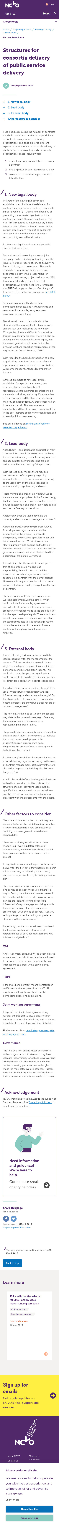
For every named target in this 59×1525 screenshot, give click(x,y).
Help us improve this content (17, 1227)
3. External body (18, 113)
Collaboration (9, 32)
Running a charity (43, 29)
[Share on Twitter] (14, 1221)
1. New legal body (19, 102)
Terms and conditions (34, 1457)
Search (47, 13)
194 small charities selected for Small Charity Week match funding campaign (25, 1300)
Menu (8, 13)
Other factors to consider (24, 118)
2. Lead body (16, 107)
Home (6, 29)
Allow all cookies (29, 1509)
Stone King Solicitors (40, 1102)
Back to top (12, 1263)
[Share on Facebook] (6, 1221)
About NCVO (14, 1456)
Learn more (12, 1499)
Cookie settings (29, 1518)
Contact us (13, 1461)
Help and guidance (22, 29)
